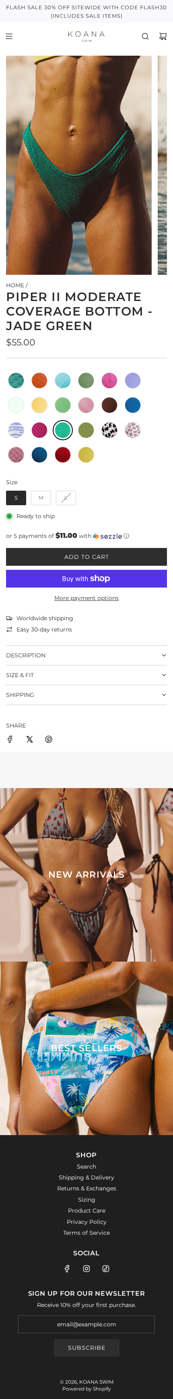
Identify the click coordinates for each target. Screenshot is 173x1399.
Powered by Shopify (86, 1389)
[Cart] (163, 36)
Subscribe (86, 1347)
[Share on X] (29, 740)
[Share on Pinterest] (49, 740)
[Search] (145, 36)
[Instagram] (86, 1269)
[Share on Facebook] (10, 740)
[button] (86, 536)
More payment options (86, 598)
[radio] (16, 380)
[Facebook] (67, 1269)
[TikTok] (106, 1269)
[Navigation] (9, 36)
